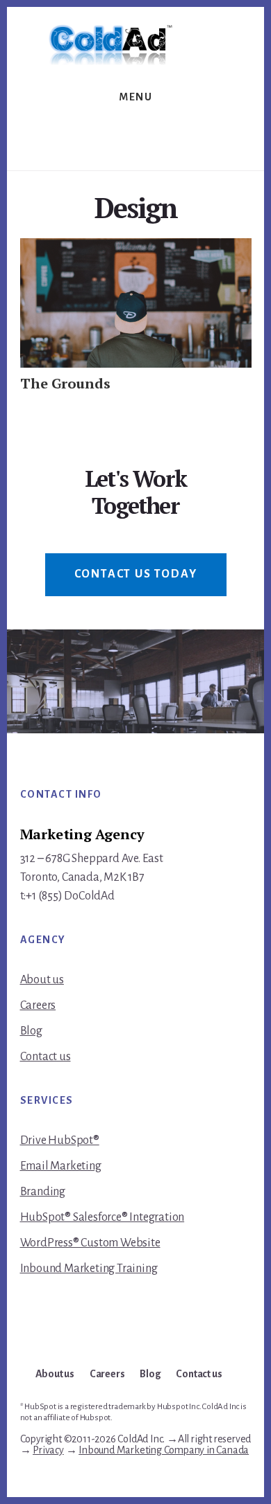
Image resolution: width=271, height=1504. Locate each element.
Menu (135, 96)
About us (42, 980)
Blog (31, 1031)
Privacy (48, 1450)
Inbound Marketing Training (89, 1268)
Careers (38, 1005)
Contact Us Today (135, 574)
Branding (42, 1191)
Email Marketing (60, 1166)
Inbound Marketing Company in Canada (164, 1450)
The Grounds (65, 383)
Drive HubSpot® (59, 1140)
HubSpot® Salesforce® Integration (102, 1217)
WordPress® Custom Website (90, 1243)
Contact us (45, 1056)
